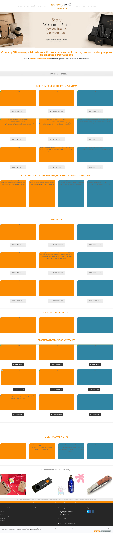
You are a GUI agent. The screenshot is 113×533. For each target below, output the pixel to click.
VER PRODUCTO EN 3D (18, 111)
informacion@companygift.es (67, 523)
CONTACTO (3, 520)
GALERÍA (2, 515)
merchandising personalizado (40, 59)
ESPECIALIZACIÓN (4, 516)
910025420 (2, 522)
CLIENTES (2, 513)
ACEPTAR (97, 531)
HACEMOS (2, 511)
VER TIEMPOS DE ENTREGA (58, 74)
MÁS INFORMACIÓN (106, 531)
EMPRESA (2, 518)
